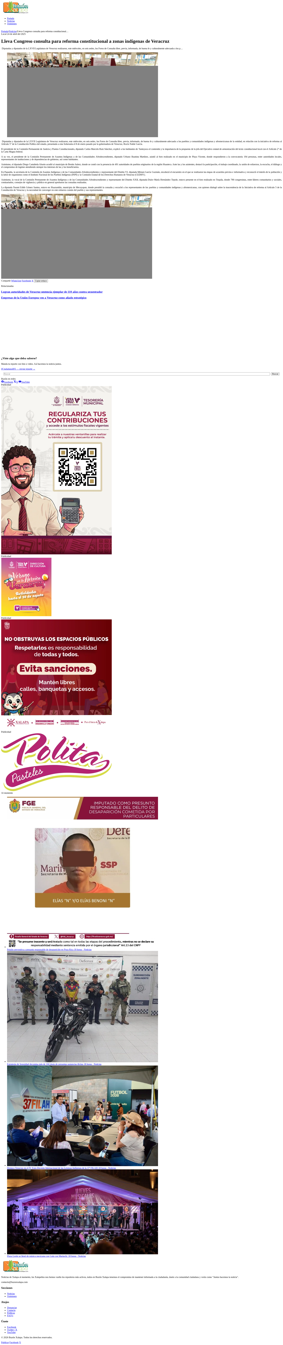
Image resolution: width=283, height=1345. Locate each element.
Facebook (26, 280)
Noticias (11, 21)
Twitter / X (12, 1329)
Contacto (11, 1310)
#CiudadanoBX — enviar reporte (18, 369)
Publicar (5, 1342)
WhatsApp (16, 280)
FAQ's (10, 1315)
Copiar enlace (41, 281)
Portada (10, 18)
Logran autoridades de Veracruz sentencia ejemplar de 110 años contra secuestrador (52, 291)
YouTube (11, 1332)
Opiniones (12, 23)
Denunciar (12, 1307)
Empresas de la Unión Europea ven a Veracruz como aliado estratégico (44, 297)
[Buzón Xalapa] (16, 13)
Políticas (11, 1313)
